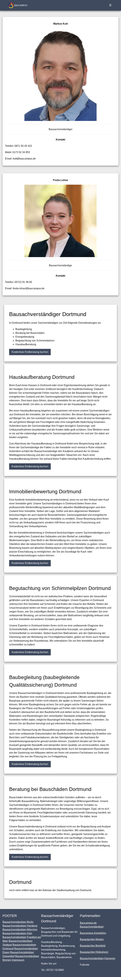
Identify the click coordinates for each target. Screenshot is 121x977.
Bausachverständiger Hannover (97, 958)
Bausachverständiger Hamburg (20, 925)
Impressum (18, 960)
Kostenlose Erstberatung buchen (30, 352)
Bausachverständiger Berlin (18, 922)
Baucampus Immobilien (93, 933)
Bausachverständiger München (20, 929)
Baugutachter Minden (92, 939)
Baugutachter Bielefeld (92, 945)
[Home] (18, 5)
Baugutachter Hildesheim (94, 952)
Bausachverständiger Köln (17, 933)
